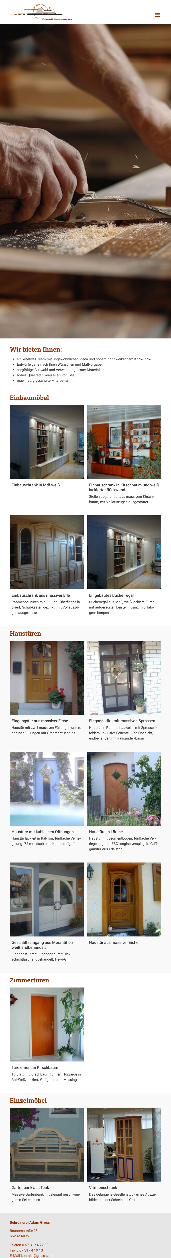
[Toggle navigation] (157, 14)
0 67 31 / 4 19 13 (29, 1250)
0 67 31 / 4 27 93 (35, 1245)
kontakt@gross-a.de (37, 1256)
